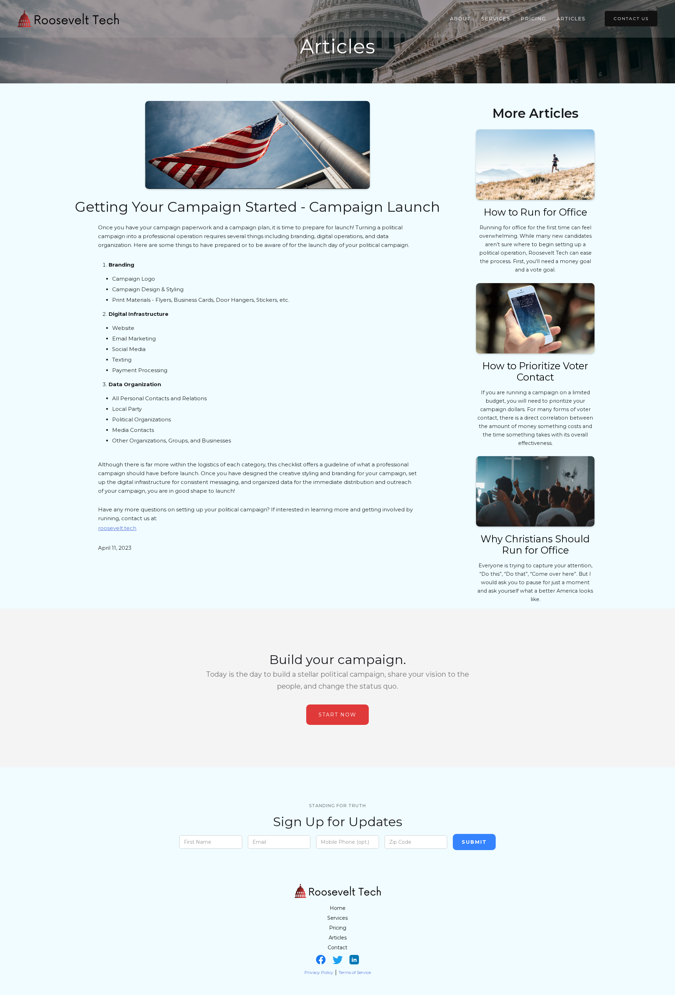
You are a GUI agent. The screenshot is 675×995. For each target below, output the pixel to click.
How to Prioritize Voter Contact (535, 371)
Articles (571, 18)
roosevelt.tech (117, 528)
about (460, 18)
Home (338, 908)
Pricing (533, 18)
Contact (337, 947)
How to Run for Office (535, 212)
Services (495, 18)
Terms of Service (355, 972)
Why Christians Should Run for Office (535, 544)
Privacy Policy (318, 972)
